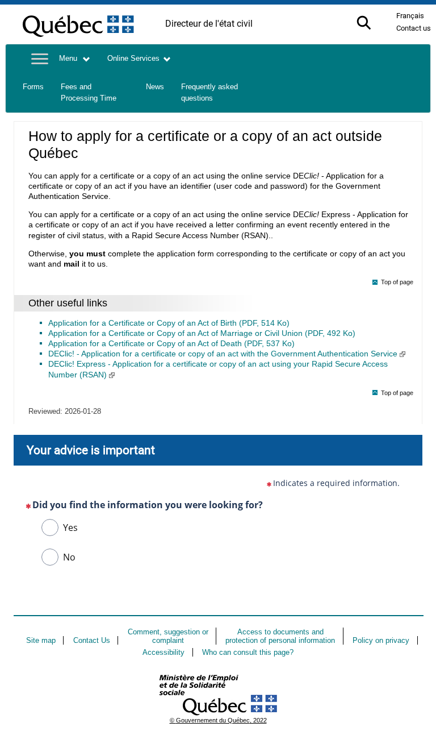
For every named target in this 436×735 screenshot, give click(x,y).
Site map (41, 640)
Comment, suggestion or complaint (168, 636)
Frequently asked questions (209, 92)
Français (410, 15)
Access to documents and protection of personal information (280, 636)
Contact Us (91, 640)
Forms (33, 87)
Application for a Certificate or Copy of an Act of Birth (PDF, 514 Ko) (169, 322)
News (155, 87)
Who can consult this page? (248, 652)
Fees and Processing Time (88, 92)
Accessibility (163, 652)
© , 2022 (218, 720)
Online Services (133, 59)
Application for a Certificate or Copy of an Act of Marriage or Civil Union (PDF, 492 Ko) (201, 333)
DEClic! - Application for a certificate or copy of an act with (222, 353)
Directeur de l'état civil (209, 23)
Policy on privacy (381, 640)
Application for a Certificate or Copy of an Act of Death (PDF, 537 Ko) (171, 343)
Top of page (397, 282)
